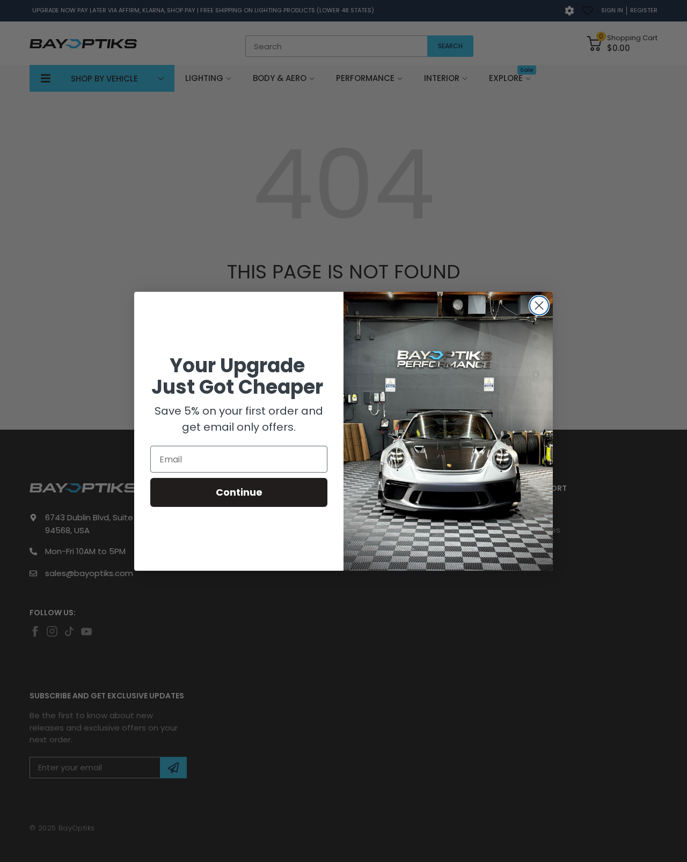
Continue (239, 492)
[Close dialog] (539, 305)
